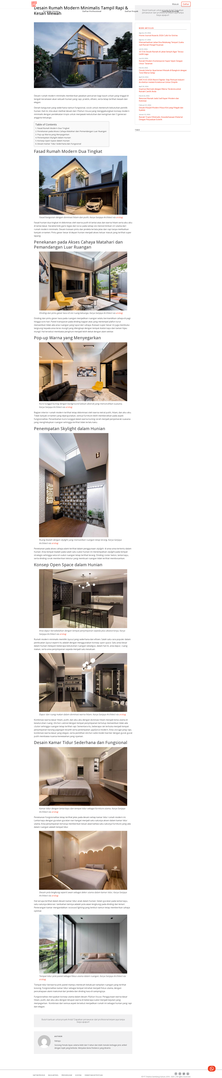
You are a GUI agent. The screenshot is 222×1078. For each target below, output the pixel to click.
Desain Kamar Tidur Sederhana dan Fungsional (59, 143)
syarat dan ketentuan (94, 1075)
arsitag (119, 217)
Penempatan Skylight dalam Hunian (54, 137)
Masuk (175, 4)
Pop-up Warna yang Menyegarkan (53, 134)
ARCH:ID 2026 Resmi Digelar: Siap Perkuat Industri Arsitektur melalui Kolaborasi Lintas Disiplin (161, 80)
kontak (78, 1075)
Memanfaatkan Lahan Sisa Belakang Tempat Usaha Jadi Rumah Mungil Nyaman (161, 43)
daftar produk (39, 1075)
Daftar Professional (91, 11)
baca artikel (53, 1075)
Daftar (186, 4)
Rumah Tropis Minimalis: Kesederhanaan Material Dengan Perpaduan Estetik (161, 118)
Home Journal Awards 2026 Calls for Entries (158, 35)
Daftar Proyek (131, 11)
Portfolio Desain (51, 11)
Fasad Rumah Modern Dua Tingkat (53, 128)
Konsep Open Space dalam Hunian (53, 140)
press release (67, 1075)
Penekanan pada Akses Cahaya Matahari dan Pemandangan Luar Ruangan (72, 131)
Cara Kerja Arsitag (170, 11)
